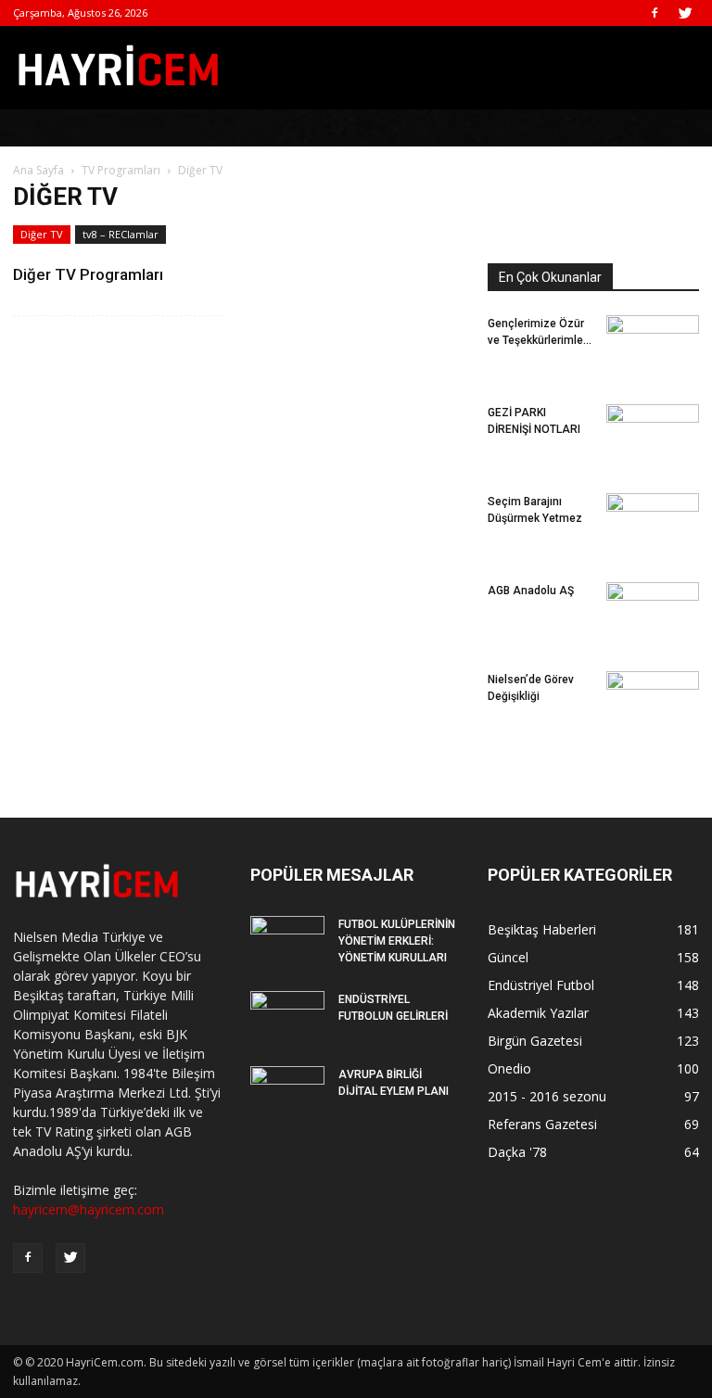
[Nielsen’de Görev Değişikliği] (652, 687)
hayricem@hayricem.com (88, 1209)
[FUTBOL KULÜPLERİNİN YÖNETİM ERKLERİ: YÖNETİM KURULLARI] (287, 942)
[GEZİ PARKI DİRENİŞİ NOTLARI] (652, 425)
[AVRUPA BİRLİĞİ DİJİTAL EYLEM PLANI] (287, 1092)
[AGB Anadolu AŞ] (652, 612)
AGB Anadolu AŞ (531, 590)
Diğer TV (41, 234)
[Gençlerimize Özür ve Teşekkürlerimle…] (652, 341)
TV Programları (121, 170)
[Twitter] (685, 13)
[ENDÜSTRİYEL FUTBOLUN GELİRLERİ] (287, 1017)
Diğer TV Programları (88, 274)
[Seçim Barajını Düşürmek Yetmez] (652, 516)
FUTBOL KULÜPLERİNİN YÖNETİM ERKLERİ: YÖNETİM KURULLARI (396, 941)
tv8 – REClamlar (121, 234)
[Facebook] (654, 13)
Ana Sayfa (38, 170)
